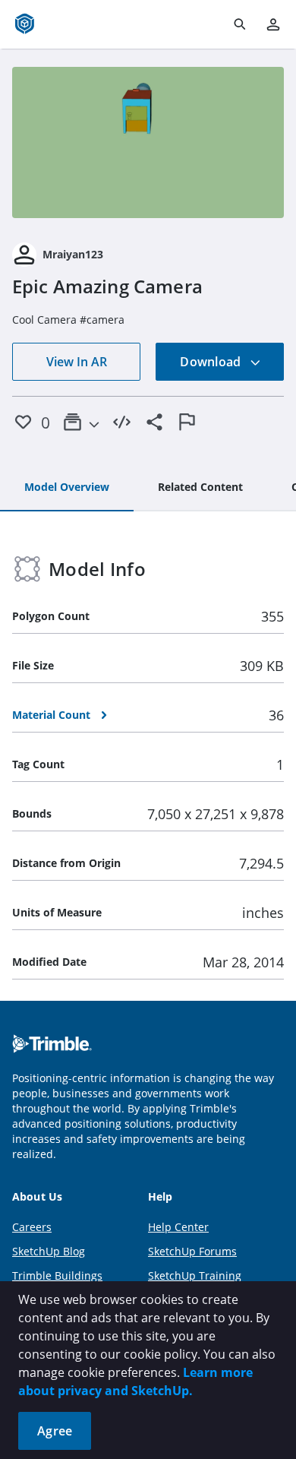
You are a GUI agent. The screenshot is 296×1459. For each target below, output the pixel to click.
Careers (32, 1227)
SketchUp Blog (48, 1251)
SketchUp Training (194, 1275)
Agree (54, 1431)
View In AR (76, 361)
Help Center (178, 1227)
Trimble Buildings (57, 1275)
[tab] (67, 487)
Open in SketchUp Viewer (148, 142)
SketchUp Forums (192, 1251)
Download (212, 361)
